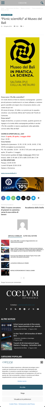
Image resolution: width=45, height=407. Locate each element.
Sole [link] (20, 155)
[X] (8, 198)
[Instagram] (11, 309)
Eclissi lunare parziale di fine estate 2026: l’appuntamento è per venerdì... (28, 325)
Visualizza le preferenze (22, 399)
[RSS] (16, 309)
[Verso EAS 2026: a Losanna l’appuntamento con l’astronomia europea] (5, 243)
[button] (42, 362)
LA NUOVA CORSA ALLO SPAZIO (19, 263)
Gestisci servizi (22, 381)
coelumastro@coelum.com (26, 305)
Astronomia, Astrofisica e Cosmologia (24, 338)
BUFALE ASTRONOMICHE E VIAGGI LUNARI (22, 270)
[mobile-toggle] (3, 3)
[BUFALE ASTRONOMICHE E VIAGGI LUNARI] (5, 272)
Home (2, 8)
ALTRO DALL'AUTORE (30, 236)
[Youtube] (38, 309)
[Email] (23, 198)
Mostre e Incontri (25, 8)
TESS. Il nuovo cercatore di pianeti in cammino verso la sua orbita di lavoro (11, 211)
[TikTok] (29, 309)
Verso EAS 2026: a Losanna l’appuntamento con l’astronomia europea (23, 241)
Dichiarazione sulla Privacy (27, 404)
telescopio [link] (27, 155)
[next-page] (24, 278)
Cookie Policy (13, 404)
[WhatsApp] (13, 198)
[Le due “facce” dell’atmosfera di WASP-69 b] (6, 337)
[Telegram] (33, 198)
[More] (38, 198)
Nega (22, 393)
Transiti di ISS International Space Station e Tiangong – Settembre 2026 (27, 344)
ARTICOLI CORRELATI (15, 236)
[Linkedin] (18, 198)
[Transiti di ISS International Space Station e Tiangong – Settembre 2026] (6, 346)
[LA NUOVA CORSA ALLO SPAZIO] (5, 265)
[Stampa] (28, 198)
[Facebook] (3, 198)
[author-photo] (22, 224)
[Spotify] (20, 309)
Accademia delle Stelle (34, 207)
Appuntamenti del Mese (12, 8)
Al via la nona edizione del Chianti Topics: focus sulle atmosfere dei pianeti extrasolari (25, 256)
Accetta (22, 387)
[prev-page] (21, 278)
